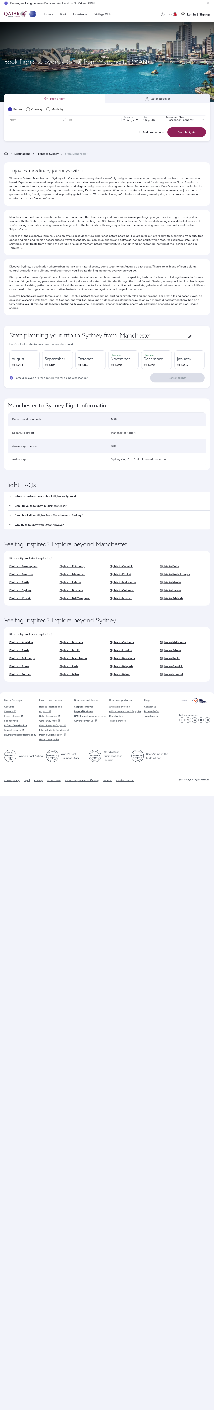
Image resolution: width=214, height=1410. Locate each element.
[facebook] (182, 720)
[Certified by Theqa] (194, 702)
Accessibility (54, 780)
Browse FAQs (151, 711)
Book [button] (63, 14)
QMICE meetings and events (89, 716)
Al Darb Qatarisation (15, 725)
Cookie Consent (125, 780)
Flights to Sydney (48, 153)
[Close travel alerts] (208, 3)
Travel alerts (151, 716)
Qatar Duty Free (48, 720)
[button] (109, 496)
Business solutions (86, 699)
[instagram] (207, 720)
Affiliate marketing (119, 706)
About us (9, 706)
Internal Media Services (52, 730)
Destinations (22, 153)
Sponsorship (11, 720)
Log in (191, 14)
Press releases (12, 716)
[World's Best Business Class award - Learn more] (52, 756)
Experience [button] (80, 14)
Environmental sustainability (20, 734)
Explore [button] (48, 14)
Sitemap (107, 780)
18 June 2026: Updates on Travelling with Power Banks (44, 3)
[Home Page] (6, 154)
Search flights (177, 377)
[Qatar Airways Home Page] (16, 14)
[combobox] (154, 335)
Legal (27, 780)
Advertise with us (83, 720)
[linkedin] (194, 720)
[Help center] (162, 14)
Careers (8, 711)
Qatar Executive (48, 716)
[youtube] (201, 720)
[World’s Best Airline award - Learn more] (10, 756)
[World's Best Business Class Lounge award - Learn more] (95, 756)
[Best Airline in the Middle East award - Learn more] (137, 756)
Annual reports (12, 730)
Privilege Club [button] (102, 14)
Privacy (38, 780)
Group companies (50, 699)
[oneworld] (32, 14)
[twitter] (188, 720)
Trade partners (117, 720)
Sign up (204, 14)
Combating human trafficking (82, 780)
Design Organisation (50, 734)
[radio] (24, 359)
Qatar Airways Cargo (51, 725)
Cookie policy (12, 780)
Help (147, 699)
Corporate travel (83, 706)
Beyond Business (83, 711)
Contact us (150, 706)
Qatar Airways (13, 699)
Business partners (120, 699)
